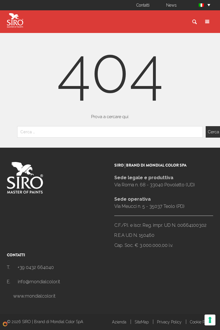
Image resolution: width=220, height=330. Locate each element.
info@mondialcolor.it (39, 281)
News (171, 5)
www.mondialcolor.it (34, 296)
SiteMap (142, 322)
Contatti (143, 5)
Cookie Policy (201, 322)
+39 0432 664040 (35, 267)
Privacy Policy (169, 322)
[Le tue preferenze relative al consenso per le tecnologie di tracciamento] (210, 320)
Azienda (119, 322)
